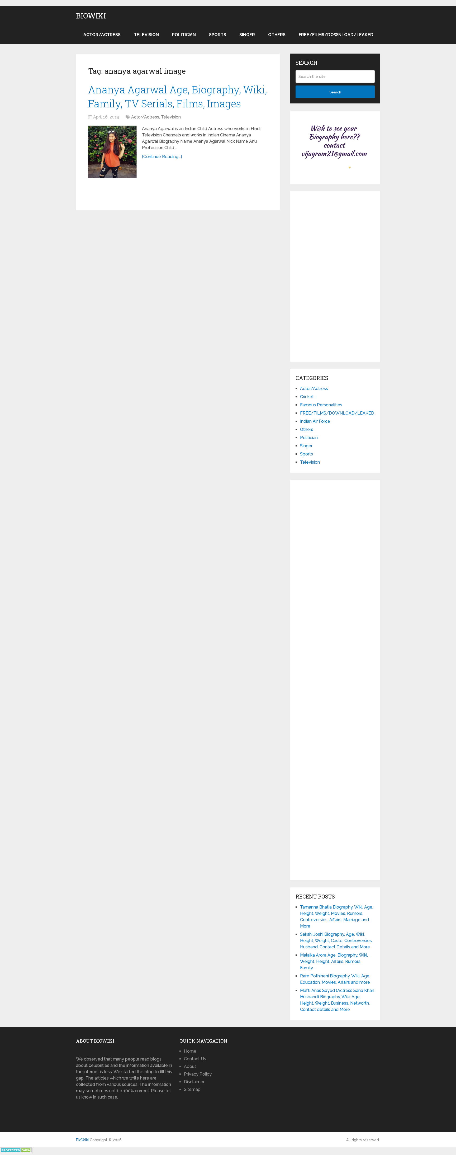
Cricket (307, 396)
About (190, 1066)
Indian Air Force (315, 421)
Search (335, 92)
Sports (217, 34)
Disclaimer (194, 1081)
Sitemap (192, 1089)
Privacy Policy (198, 1074)
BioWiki (91, 16)
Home (190, 1051)
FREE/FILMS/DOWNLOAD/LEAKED (336, 34)
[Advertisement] (335, 275)
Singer (247, 34)
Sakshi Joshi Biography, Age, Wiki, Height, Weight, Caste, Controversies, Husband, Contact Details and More (336, 940)
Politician (184, 34)
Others (277, 34)
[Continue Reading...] (162, 156)
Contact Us (195, 1058)
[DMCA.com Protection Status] (16, 1151)
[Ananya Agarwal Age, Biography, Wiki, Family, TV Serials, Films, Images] (112, 152)
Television (146, 34)
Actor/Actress (102, 34)
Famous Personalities (321, 404)
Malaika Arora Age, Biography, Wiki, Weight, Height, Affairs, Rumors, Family (334, 961)
